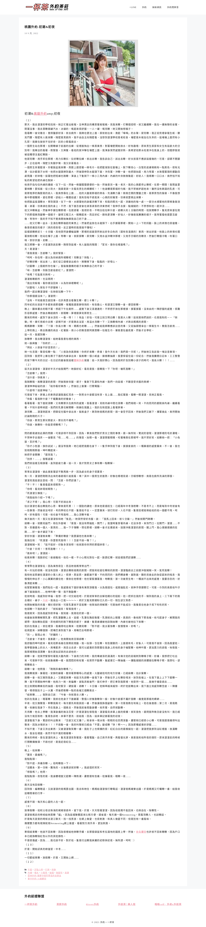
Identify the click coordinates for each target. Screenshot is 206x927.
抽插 (51, 873)
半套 (30, 870)
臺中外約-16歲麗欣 (37, 879)
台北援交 (141, 832)
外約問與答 (173, 7)
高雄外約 (40, 113)
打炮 (47, 870)
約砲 (54, 870)
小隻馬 (44, 873)
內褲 (45, 600)
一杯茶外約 (31, 904)
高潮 (67, 873)
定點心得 (38, 870)
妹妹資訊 (157, 7)
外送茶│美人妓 (127, 904)
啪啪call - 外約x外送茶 (168, 904)
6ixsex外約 (92, 904)
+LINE (132, 7)
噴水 (36, 873)
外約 (144, 7)
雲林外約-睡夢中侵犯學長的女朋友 (44, 876)
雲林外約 (79, 360)
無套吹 (59, 873)
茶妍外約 (62, 904)
